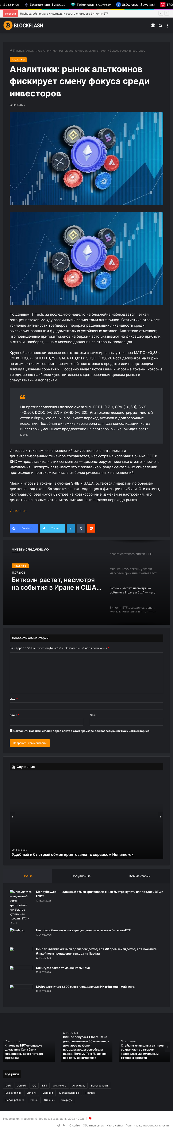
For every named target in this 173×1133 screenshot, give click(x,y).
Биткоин (31, 1092)
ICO (34, 1085)
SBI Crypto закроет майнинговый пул (63, 968)
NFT (44, 1085)
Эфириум (67, 1099)
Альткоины (59, 1085)
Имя (14, 699)
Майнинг (47, 1092)
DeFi (8, 1085)
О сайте (74, 1125)
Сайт (93, 715)
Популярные (81, 876)
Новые (28, 876)
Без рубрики (13, 1092)
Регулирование (14, 1099)
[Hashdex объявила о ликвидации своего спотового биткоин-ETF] (21, 936)
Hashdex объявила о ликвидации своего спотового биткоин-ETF (83, 930)
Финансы (49, 1099)
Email (14, 715)
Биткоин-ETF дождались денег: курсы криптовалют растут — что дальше (54, 590)
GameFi (21, 1085)
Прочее (90, 1092)
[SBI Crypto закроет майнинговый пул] (21, 974)
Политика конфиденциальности (147, 1125)
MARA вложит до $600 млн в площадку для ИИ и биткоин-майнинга (85, 986)
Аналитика (33, 50)
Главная (18, 50)
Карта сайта (115, 1125)
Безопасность (100, 1085)
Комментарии (139, 876)
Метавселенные (69, 1092)
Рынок (34, 1099)
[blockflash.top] (23, 25)
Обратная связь (93, 1125)
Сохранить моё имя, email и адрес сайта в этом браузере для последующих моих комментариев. (81, 731)
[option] (86, 582)
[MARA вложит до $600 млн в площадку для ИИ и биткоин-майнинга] (21, 992)
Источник (18, 510)
